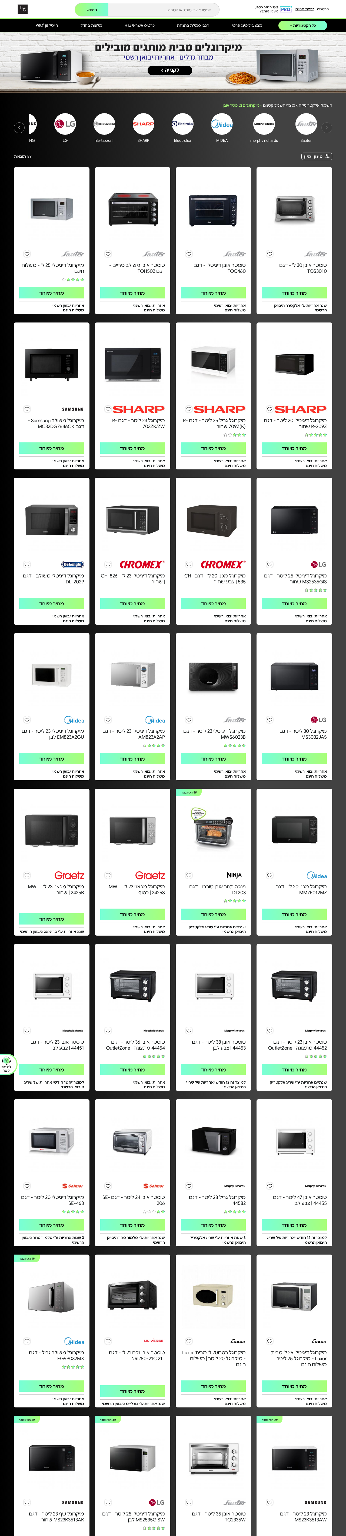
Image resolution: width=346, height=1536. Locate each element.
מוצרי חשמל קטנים (279, 105)
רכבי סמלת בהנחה (193, 25)
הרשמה (323, 8)
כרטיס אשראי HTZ (140, 25)
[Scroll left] (19, 127)
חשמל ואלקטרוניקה (315, 105)
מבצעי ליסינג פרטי (247, 25)
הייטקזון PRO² (47, 25)
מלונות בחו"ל (91, 25)
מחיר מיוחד (294, 292)
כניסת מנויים (304, 8)
